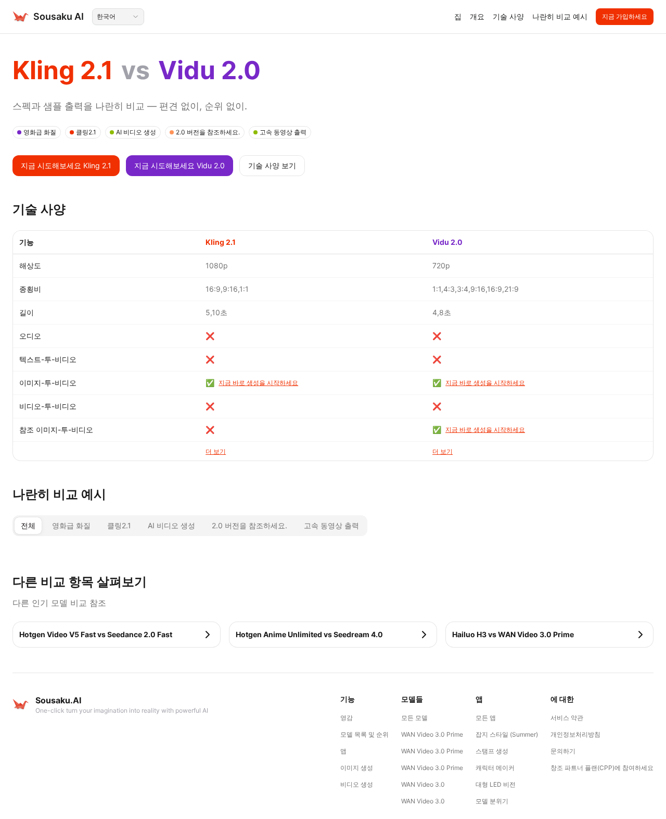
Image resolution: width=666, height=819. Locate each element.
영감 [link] (346, 718)
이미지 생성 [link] (356, 768)
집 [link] (458, 16)
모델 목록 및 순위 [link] (364, 734)
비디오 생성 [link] (356, 784)
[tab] (28, 525)
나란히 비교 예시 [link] (559, 16)
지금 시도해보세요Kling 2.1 (66, 165)
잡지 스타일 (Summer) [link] (507, 734)
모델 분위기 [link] (492, 801)
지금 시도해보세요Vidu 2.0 (179, 165)
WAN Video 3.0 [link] (423, 784)
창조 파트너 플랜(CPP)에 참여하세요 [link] (602, 768)
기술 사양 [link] (508, 16)
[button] (116, 635)
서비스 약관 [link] (566, 718)
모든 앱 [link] (486, 718)
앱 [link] (343, 751)
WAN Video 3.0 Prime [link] (432, 734)
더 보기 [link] (216, 451)
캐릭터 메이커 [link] (495, 768)
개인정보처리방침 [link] (575, 734)
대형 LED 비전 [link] (496, 784)
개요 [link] (477, 16)
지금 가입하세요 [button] (624, 16)
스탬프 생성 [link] (492, 751)
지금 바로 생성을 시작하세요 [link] (258, 383)
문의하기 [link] (562, 751)
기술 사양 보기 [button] (272, 165)
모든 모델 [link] (414, 718)
